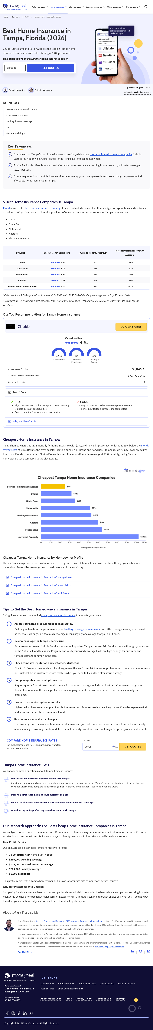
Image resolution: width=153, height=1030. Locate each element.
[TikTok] (19, 1013)
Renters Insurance (87, 983)
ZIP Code (86, 740)
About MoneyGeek (50, 998)
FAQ (8, 127)
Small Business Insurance (70, 988)
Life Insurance (107, 983)
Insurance (16, 17)
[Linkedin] (132, 952)
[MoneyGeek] (15, 7)
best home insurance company (42, 208)
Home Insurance (66, 983)
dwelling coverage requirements (82, 629)
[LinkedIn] (25, 1013)
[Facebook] (7, 1013)
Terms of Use (103, 998)
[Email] (148, 952)
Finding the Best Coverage (19, 121)
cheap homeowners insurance (58, 615)
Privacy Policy (84, 998)
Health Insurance (126, 983)
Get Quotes (50, 67)
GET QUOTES (133, 746)
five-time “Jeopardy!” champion (109, 946)
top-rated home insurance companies (111, 154)
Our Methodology (15, 133)
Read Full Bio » (25, 952)
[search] (146, 6)
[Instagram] (140, 952)
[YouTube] (31, 1013)
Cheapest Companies (17, 115)
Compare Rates (131, 326)
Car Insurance (47, 983)
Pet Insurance (47, 988)
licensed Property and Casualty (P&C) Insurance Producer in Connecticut (69, 921)
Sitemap (120, 998)
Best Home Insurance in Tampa (21, 109)
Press (69, 998)
